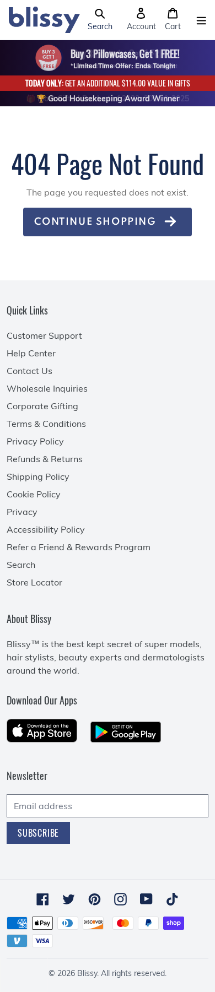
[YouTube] (146, 899)
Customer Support (44, 335)
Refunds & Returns (45, 458)
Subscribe (38, 832)
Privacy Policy (35, 441)
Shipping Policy (38, 476)
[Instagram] (120, 899)
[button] (100, 20)
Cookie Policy (34, 494)
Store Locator (34, 582)
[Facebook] (42, 899)
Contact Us (29, 370)
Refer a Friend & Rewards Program (78, 546)
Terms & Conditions (46, 423)
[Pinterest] (94, 899)
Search (21, 564)
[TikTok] (172, 899)
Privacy (22, 511)
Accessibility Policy (46, 529)
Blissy (87, 973)
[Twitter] (68, 899)
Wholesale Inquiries (47, 388)
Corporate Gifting (42, 405)
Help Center (31, 353)
